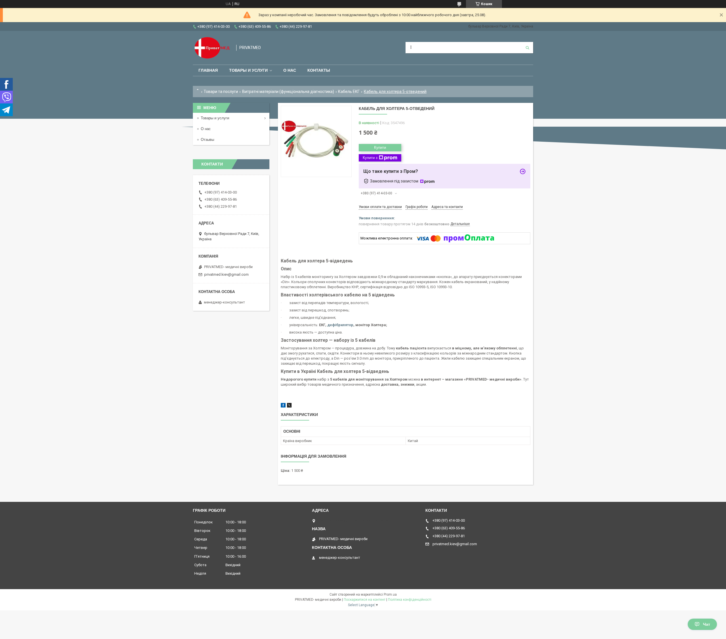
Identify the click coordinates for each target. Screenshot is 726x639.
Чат (706, 624)
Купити (380, 147)
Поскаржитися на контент (364, 600)
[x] (289, 406)
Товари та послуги (221, 91)
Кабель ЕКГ (349, 91)
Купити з (370, 158)
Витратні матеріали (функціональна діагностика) (288, 91)
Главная (208, 70)
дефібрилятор (340, 325)
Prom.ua (390, 594)
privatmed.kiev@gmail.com (226, 274)
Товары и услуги (248, 70)
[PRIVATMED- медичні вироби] (212, 48)
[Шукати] (527, 47)
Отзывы (207, 139)
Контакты (318, 70)
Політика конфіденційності (409, 600)
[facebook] (283, 406)
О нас (289, 70)
